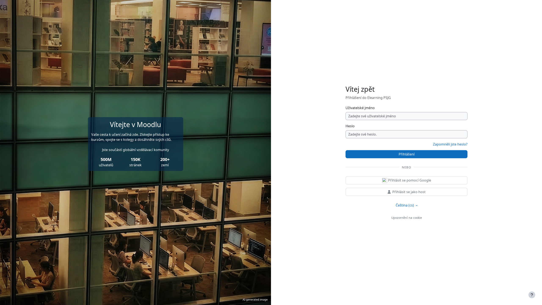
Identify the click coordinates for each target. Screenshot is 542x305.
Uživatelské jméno (360, 107)
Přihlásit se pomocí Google (409, 180)
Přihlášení (407, 154)
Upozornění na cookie (406, 218)
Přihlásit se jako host (409, 192)
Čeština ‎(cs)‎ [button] (405, 205)
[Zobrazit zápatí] (531, 294)
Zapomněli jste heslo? (450, 144)
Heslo (350, 126)
